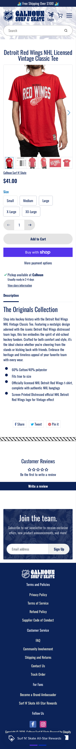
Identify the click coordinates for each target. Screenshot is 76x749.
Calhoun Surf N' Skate (14, 172)
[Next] (68, 112)
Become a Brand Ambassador (38, 694)
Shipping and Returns (38, 657)
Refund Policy (38, 611)
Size (6, 191)
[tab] (13, 296)
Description (11, 295)
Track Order (38, 674)
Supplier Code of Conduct (38, 620)
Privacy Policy (38, 594)
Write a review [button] (38, 486)
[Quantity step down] (8, 225)
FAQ (38, 640)
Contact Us (38, 665)
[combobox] (31, 30)
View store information (20, 285)
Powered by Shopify (60, 732)
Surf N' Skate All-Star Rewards (38, 703)
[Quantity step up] (29, 225)
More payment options (38, 262)
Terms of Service (38, 603)
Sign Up (59, 549)
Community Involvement (38, 648)
